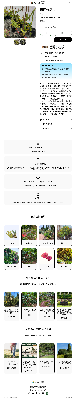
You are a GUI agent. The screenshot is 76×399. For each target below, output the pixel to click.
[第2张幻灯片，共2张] (23, 42)
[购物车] (73, 3)
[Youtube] (33, 393)
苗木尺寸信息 (47, 120)
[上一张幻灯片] (41, 351)
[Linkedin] (43, 393)
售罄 (62, 33)
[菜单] (2, 3)
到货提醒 (63, 40)
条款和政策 (69, 397)
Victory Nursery (13, 397)
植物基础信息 (47, 124)
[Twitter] (40, 393)
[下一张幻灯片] (52, 351)
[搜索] (6, 3)
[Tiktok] (36, 393)
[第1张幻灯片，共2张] (17, 42)
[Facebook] (29, 393)
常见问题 (46, 128)
